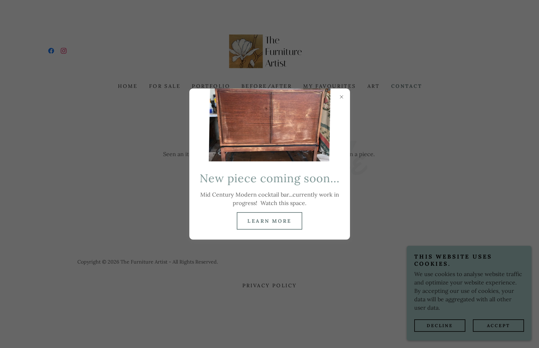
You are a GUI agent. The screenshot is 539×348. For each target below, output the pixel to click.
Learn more (269, 221)
